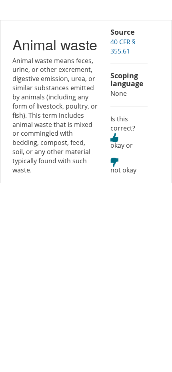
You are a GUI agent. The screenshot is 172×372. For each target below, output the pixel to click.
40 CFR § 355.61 (122, 46)
